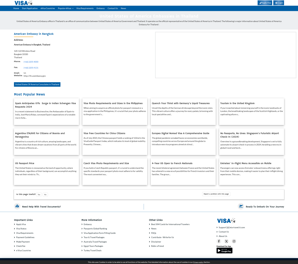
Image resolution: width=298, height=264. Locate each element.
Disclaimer (156, 241)
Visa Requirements (85, 8)
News (123, 8)
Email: (17, 73)
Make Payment (23, 241)
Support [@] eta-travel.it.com (232, 227)
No (45, 194)
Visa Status (21, 228)
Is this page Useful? (26, 194)
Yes (39, 194)
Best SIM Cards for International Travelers (170, 224)
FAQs (153, 233)
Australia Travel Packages (95, 241)
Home (16, 8)
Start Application (30, 8)
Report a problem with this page (216, 194)
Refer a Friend (157, 246)
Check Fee (20, 246)
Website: (18, 75)
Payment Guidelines (25, 237)
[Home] (23, 3)
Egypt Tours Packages (93, 246)
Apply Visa (21, 224)
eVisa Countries (48, 8)
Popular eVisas (65, 8)
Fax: (16, 67)
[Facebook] (219, 241)
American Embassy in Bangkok (34, 34)
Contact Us (113, 8)
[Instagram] (234, 241)
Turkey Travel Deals (93, 250)
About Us (223, 236)
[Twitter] (226, 241)
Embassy (101, 8)
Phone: (17, 61)
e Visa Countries (23, 250)
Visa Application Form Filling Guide (100, 233)
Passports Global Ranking (95, 228)
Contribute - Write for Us (162, 237)
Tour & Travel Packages (94, 237)
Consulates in (37, 84)
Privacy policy (198, 262)
